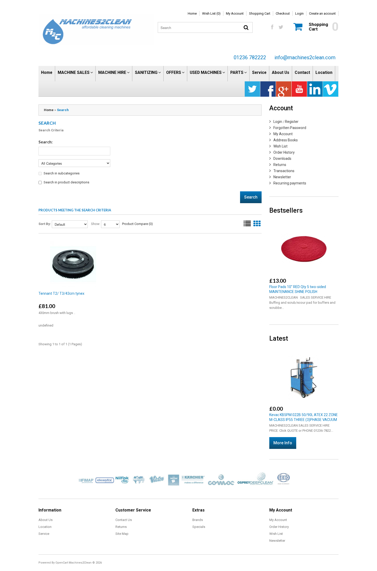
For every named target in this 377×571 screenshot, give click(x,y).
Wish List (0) (211, 13)
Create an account (322, 13)
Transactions (283, 171)
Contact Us (123, 520)
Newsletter (282, 177)
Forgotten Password (289, 128)
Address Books (285, 140)
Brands (197, 520)
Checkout (283, 13)
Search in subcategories (62, 173)
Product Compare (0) (137, 224)
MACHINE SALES (74, 72)
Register (292, 122)
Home (192, 13)
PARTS (236, 72)
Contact (302, 72)
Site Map (121, 534)
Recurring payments (289, 183)
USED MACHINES (206, 72)
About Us (280, 72)
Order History (284, 152)
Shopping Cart (259, 13)
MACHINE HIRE (112, 72)
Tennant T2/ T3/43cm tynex (61, 293)
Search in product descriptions (66, 182)
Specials (198, 527)
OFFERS (173, 72)
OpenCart (61, 562)
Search (63, 110)
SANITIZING (146, 72)
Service (259, 72)
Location (323, 72)
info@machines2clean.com (304, 57)
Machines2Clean (80, 562)
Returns (279, 165)
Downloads (282, 158)
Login (299, 13)
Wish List (280, 146)
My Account (235, 13)
